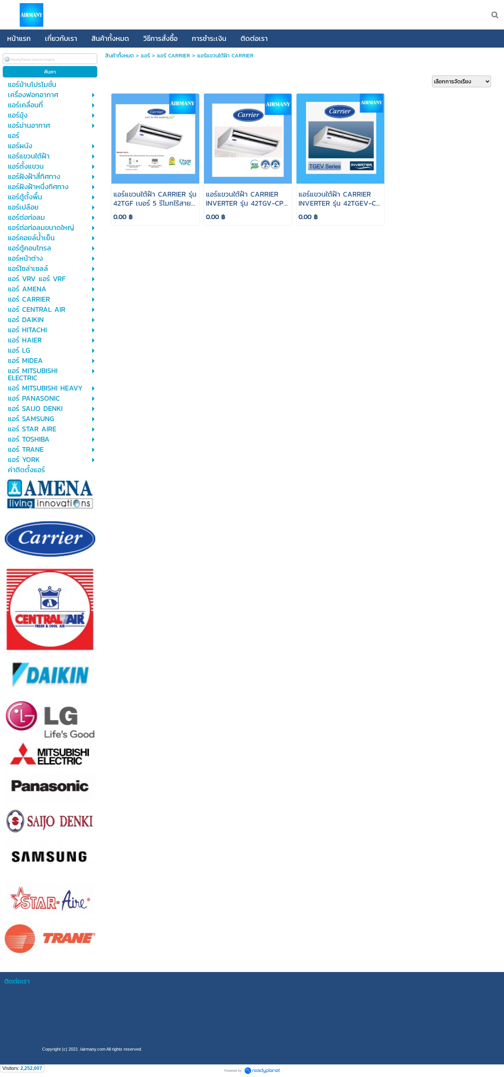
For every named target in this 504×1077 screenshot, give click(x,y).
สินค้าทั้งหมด (119, 56)
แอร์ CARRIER (173, 56)
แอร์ (145, 56)
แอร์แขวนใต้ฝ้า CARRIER (225, 56)
